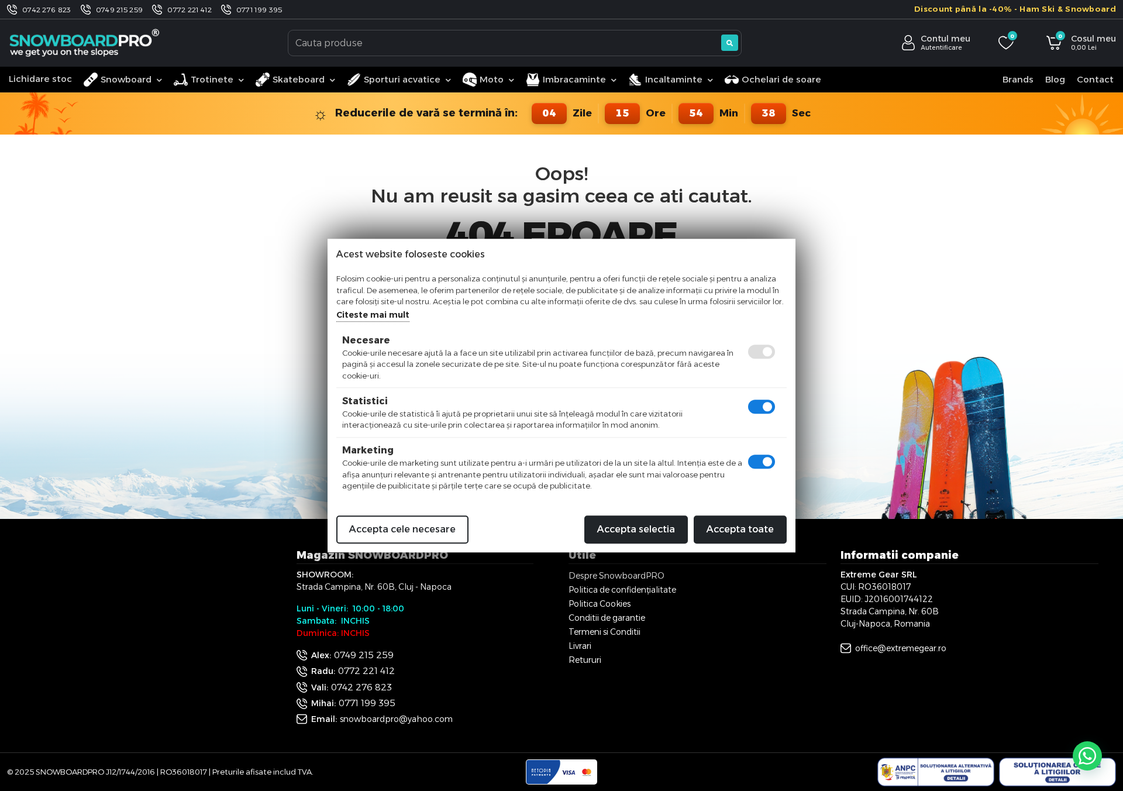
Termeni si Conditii (604, 632)
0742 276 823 (46, 9)
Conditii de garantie (607, 618)
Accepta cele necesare (402, 529)
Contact (1095, 79)
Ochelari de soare (781, 79)
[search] (729, 43)
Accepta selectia (636, 529)
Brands (1018, 79)
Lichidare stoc (40, 78)
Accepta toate (740, 529)
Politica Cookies (600, 604)
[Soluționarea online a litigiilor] (1057, 772)
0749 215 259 (119, 9)
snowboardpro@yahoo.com (396, 719)
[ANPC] (935, 772)
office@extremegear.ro (900, 648)
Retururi (585, 660)
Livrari (580, 646)
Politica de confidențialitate (622, 589)
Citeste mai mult (372, 314)
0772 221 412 (189, 9)
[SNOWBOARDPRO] (85, 42)
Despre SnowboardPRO (616, 575)
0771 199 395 (259, 9)
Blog (1055, 79)
